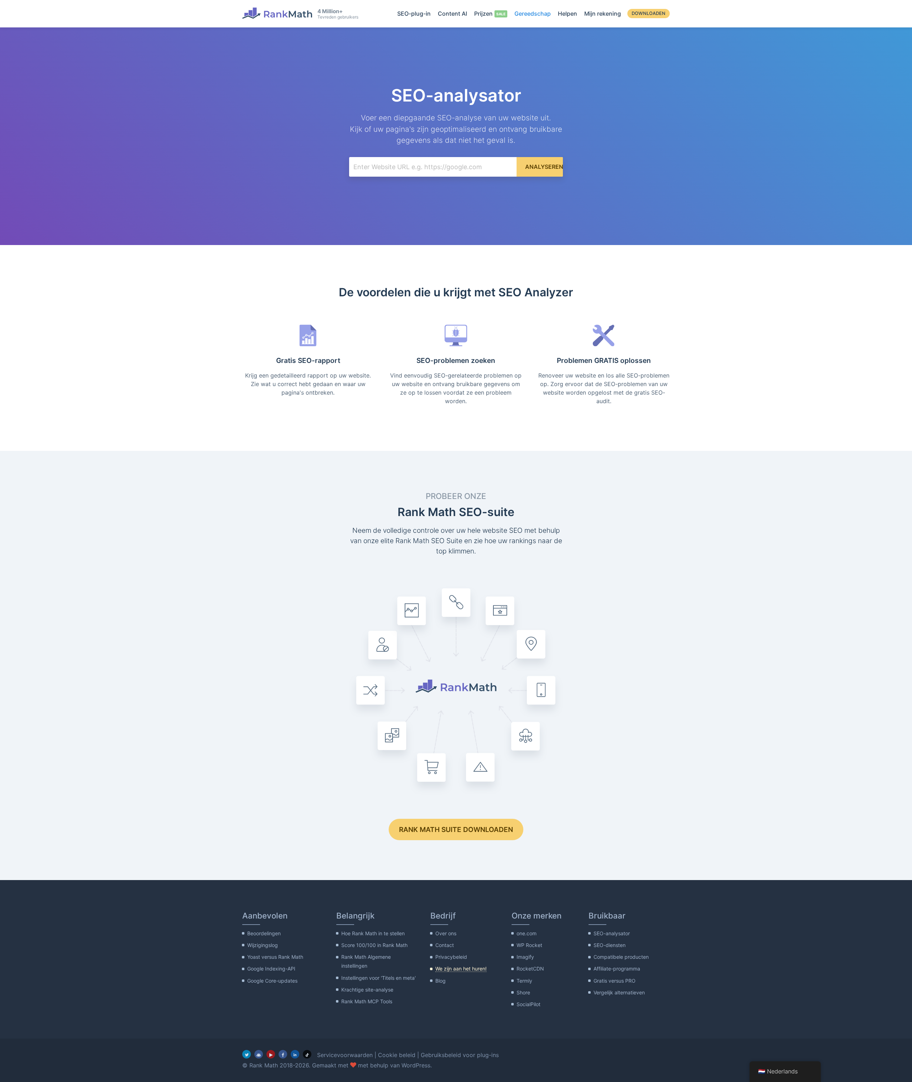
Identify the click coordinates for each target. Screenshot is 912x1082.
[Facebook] (283, 1054)
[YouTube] (270, 1054)
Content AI (452, 13)
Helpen (567, 13)
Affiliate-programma (617, 969)
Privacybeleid (451, 957)
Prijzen (483, 13)
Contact (444, 945)
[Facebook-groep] (258, 1054)
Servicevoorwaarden (345, 1054)
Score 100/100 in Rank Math (374, 945)
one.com (527, 933)
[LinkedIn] (295, 1054)
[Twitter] (246, 1054)
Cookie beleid (396, 1054)
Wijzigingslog (262, 945)
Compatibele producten (621, 957)
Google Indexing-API (271, 969)
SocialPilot (528, 1004)
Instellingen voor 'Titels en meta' (378, 978)
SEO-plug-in (414, 13)
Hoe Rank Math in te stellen (373, 933)
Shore (523, 992)
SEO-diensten (610, 945)
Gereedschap (532, 13)
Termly (524, 981)
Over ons (445, 933)
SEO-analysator (612, 933)
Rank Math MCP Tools (366, 1001)
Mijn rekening (602, 13)
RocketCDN (530, 969)
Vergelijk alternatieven (619, 992)
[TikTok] (307, 1054)
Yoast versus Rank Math (275, 957)
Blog (440, 981)
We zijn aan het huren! (461, 969)
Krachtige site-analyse (367, 990)
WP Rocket (529, 945)
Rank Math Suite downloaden (456, 829)
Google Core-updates (272, 981)
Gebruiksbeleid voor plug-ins (460, 1054)
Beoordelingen (264, 933)
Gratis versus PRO (615, 981)
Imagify (525, 957)
